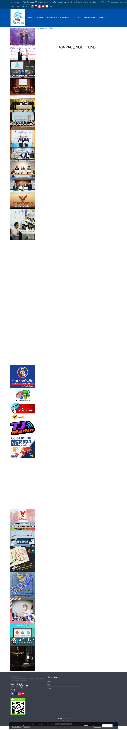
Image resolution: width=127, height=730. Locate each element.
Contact (50, 688)
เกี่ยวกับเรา (39, 18)
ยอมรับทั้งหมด (107, 726)
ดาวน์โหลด (76, 18)
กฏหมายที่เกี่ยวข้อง (89, 18)
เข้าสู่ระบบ (15, 6)
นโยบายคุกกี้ (27, 727)
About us (50, 681)
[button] (109, 17)
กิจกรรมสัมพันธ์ (52, 18)
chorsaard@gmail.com (21, 688)
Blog (48, 685)
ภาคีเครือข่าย (64, 18)
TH (53, 6)
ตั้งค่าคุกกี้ (97, 726)
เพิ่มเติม (100, 18)
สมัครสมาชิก (25, 6)
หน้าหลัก (30, 18)
